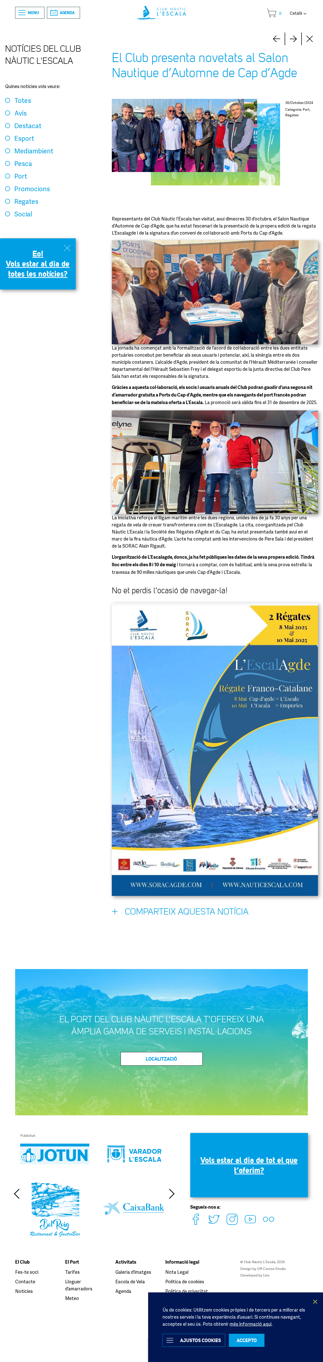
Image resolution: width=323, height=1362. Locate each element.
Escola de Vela (130, 1282)
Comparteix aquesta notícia (187, 911)
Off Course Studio (271, 1268)
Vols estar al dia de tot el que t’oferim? (249, 1165)
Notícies (24, 1291)
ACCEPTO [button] (247, 1340)
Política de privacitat (186, 1291)
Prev (293, 39)
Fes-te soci (26, 1272)
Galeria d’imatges (133, 1272)
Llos (266, 1275)
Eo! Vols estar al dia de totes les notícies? (38, 264)
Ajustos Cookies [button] (200, 1340)
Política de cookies (184, 1282)
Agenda (67, 12)
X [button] (315, 1302)
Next (276, 39)
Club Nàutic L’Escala (161, 13)
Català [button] (296, 13)
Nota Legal (177, 1272)
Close (310, 39)
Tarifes (72, 1272)
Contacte (25, 1282)
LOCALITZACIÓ (161, 1059)
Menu (33, 12)
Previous (16, 1193)
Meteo (72, 1298)
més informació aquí (251, 1324)
